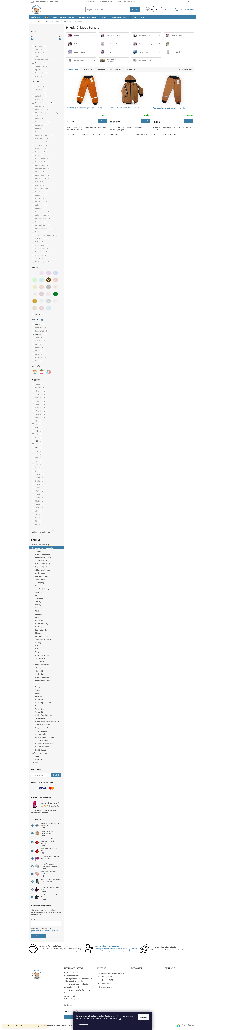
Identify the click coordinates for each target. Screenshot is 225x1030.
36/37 (39, 507)
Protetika (40, 222)
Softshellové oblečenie (40, 753)
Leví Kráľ (40, 162)
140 (38, 448)
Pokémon (40, 205)
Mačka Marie (41, 165)
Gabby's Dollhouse (43, 135)
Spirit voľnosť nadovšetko (46, 235)
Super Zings (41, 252)
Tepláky (38, 601)
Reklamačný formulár (71, 987)
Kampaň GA (41, 73)
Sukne (37, 706)
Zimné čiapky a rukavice (44, 639)
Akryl (38, 337)
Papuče (38, 693)
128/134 (40, 407)
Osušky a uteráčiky (42, 731)
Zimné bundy (40, 579)
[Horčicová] (34, 301)
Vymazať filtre (45, 530)
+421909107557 (107, 976)
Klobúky (38, 633)
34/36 (39, 504)
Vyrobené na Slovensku (43, 715)
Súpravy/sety (39, 582)
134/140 (40, 411)
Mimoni (39, 172)
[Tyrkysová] (41, 279)
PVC (38, 351)
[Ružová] (41, 272)
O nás (66, 993)
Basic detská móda (43, 103)
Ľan (38, 344)
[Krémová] (34, 294)
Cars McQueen (42, 122)
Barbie (39, 99)
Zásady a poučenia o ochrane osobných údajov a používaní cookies (78, 979)
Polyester (40, 327)
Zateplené (40, 598)
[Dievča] (34, 371)
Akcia (38, 49)
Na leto (38, 586)
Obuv (37, 683)
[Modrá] (55, 272)
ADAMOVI (40, 89)
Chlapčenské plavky (42, 680)
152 (38, 454)
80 (37, 517)
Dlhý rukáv (40, 661)
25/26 (39, 474)
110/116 (40, 394)
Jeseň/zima (41, 66)
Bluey (39, 118)
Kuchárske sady (41, 750)
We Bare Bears (42, 262)
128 (38, 441)
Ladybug (40, 152)
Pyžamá (39, 69)
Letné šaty (39, 699)
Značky (35, 762)
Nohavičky (39, 620)
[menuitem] (40, 17)
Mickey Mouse (42, 168)
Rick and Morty (42, 225)
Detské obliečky (42, 740)
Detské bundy (40, 573)
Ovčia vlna (40, 357)
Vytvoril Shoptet (188, 1025)
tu (120, 1018)
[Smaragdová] (48, 301)
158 (38, 458)
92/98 (39, 384)
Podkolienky (40, 627)
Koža (38, 354)
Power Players (42, 212)
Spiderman (40, 232)
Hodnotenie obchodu (71, 999)
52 (37, 468)
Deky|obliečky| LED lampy (44, 737)
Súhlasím (143, 1017)
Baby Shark (41, 96)
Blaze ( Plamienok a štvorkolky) (47, 114)
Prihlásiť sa (38, 936)
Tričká (37, 652)
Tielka (37, 611)
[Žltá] (34, 287)
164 (38, 461)
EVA (38, 361)
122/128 (40, 404)
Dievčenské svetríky (42, 564)
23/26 (39, 484)
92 (37, 421)
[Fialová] (48, 272)
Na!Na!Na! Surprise (43, 182)
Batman (39, 106)
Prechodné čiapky (42, 636)
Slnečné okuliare (41, 734)
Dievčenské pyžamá (42, 554)
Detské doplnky (40, 718)
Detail (102, 121)
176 (38, 464)
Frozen (39, 132)
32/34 (39, 501)
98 (37, 424)
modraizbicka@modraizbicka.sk (112, 973)
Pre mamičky (39, 712)
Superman (40, 255)
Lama (38, 155)
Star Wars (40, 238)
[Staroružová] (48, 294)
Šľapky (37, 687)
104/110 (40, 391)
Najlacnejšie (87, 69)
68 (37, 511)
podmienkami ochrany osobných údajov (45, 931)
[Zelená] (34, 279)
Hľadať (135, 9)
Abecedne (131, 69)
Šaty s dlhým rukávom (43, 702)
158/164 (40, 417)
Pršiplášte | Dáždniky (43, 728)
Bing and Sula (41, 109)
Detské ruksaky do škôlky (44, 743)
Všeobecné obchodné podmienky (99, 2)
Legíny (37, 595)
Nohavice (38, 592)
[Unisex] (48, 371)
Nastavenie (83, 1024)
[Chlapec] (41, 371)
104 (38, 427)
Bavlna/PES (41, 331)
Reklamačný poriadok (125, 2)
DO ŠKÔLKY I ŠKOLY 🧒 (40, 545)
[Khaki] (55, 294)
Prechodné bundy (41, 576)
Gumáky (38, 690)
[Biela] (34, 272)
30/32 (39, 497)
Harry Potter (41, 138)
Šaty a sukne (39, 696)
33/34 (39, 494)
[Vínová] (41, 308)
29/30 (39, 478)
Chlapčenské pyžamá (43, 557)
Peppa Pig (40, 195)
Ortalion (40, 341)
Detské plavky (40, 674)
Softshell (40, 63)
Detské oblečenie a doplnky (42, 548)
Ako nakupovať (69, 996)
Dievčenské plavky (42, 677)
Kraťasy (38, 605)
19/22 (39, 491)
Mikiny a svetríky (41, 560)
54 (37, 471)
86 (37, 521)
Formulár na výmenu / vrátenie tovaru (78, 990)
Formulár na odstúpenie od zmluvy (76, 984)
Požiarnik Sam (42, 215)
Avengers (40, 93)
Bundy (37, 756)
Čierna (39, 314)
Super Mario (41, 245)
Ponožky (38, 614)
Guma (39, 347)
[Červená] (55, 279)
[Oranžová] (41, 287)
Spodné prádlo (40, 608)
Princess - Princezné (44, 218)
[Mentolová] (48, 308)
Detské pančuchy (41, 623)
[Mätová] (41, 301)
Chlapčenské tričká (42, 664)
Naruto (39, 185)
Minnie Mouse (42, 175)
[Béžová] (55, 287)
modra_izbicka (106, 987)
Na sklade (40, 46)
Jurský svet (41, 145)
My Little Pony (42, 178)
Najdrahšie (101, 69)
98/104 (39, 388)
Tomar (39, 258)
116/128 (40, 401)
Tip (38, 56)
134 (38, 444)
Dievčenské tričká (42, 655)
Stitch (39, 242)
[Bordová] (41, 294)
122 (38, 437)
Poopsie (40, 208)
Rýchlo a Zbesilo (43, 228)
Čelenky (38, 646)
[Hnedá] (48, 279)
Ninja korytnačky (43, 188)
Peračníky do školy (43, 725)
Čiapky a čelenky (41, 630)
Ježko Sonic (41, 142)
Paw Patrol (41, 192)
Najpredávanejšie (116, 69)
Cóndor (39, 128)
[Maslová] (55, 301)
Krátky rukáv (40, 658)
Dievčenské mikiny (42, 567)
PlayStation (41, 202)
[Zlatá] (34, 308)
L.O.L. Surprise (42, 148)
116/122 (40, 397)
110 (38, 431)
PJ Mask (39, 198)
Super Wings (41, 248)
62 (37, 524)
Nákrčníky (39, 649)
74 (37, 514)
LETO (38, 76)
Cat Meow (40, 125)
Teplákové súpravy (42, 589)
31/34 (39, 487)
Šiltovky (38, 642)
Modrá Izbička (106, 983)
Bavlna (39, 324)
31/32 (39, 481)
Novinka (39, 53)
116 (38, 434)
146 (38, 451)
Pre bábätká (39, 709)
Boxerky (38, 617)
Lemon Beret (41, 158)
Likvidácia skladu (43, 59)
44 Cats (39, 86)
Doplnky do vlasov (42, 747)
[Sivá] (48, 287)
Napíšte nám (68, 1005)
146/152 (40, 414)
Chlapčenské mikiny (42, 570)
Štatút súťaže (69, 1002)
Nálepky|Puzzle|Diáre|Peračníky (47, 721)
